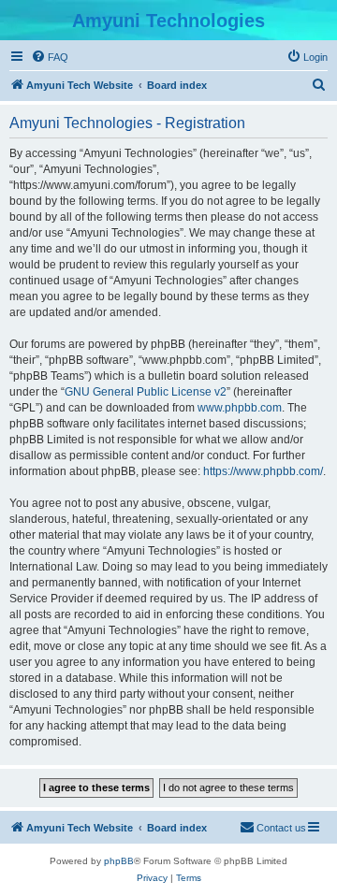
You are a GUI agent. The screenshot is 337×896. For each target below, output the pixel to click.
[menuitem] (49, 57)
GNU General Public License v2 (146, 391)
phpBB (119, 861)
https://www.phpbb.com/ (263, 471)
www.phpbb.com (240, 407)
